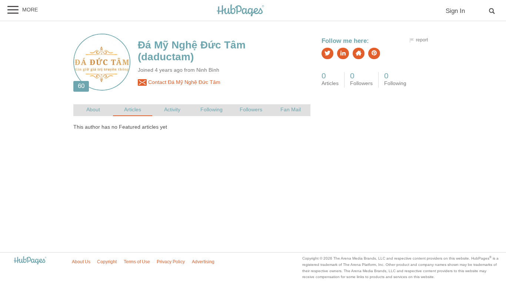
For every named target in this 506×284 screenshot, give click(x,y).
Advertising (203, 261)
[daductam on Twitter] (327, 53)
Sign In (455, 10)
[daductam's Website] (358, 53)
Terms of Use (137, 261)
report (422, 40)
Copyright (107, 261)
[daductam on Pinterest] (374, 53)
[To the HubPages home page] (30, 261)
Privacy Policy (171, 261)
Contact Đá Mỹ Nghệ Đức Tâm (183, 82)
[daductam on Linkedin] (343, 53)
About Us (81, 261)
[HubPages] (240, 10)
